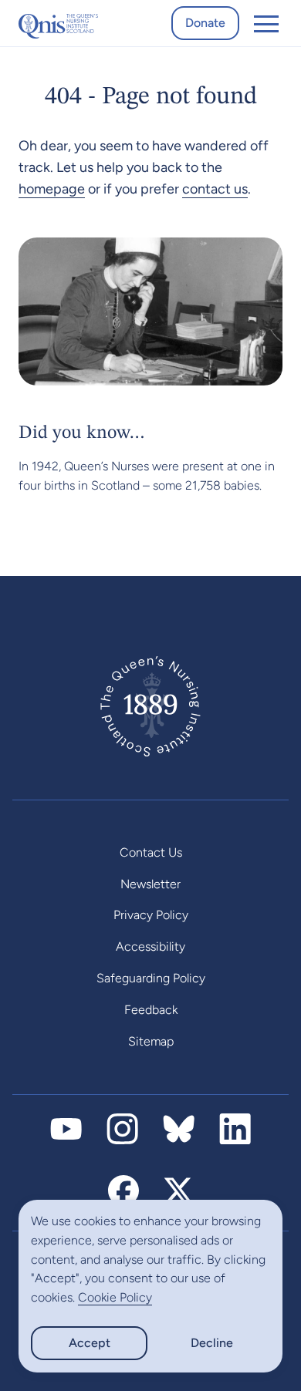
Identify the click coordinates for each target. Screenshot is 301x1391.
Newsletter (150, 884)
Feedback (151, 1009)
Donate (205, 22)
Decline (212, 1342)
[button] (266, 23)
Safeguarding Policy (150, 978)
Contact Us (151, 852)
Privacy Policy (150, 915)
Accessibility (150, 946)
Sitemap (151, 1041)
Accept (89, 1342)
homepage (52, 188)
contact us (215, 188)
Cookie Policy (115, 1297)
